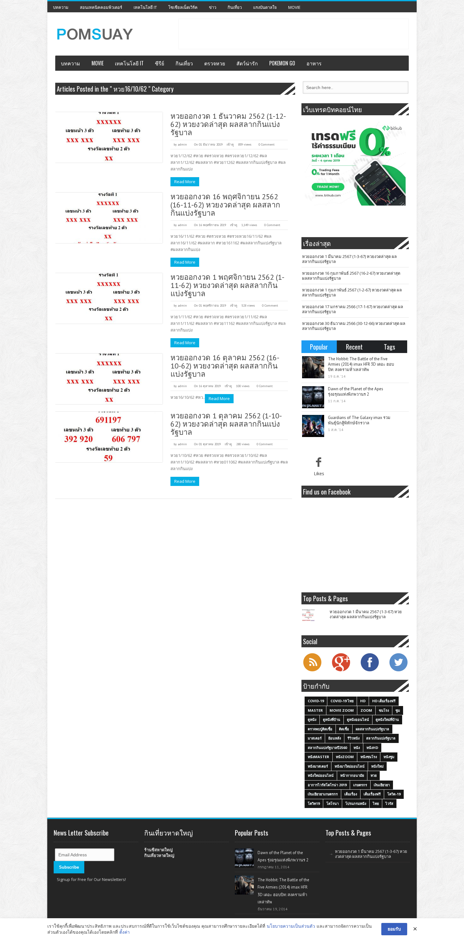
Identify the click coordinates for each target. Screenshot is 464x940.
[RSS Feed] (312, 671)
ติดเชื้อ (344, 729)
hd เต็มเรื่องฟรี (384, 700)
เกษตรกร (360, 784)
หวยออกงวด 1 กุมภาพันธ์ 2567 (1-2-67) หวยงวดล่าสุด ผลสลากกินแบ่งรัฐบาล (352, 292)
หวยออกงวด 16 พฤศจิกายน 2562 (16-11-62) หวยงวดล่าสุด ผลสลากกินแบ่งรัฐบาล (225, 205)
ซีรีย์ (159, 63)
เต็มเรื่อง (350, 794)
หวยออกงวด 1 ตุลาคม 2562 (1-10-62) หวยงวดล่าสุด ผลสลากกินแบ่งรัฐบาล (226, 424)
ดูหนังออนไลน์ (358, 719)
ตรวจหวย (214, 63)
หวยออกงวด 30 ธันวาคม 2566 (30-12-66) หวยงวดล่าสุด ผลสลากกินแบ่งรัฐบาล (353, 325)
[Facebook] (370, 671)
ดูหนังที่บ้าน (331, 719)
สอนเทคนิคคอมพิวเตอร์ (101, 7)
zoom (366, 710)
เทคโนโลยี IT (145, 7)
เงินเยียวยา (382, 784)
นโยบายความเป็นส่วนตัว (291, 926)
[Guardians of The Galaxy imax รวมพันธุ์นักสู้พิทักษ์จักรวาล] (313, 426)
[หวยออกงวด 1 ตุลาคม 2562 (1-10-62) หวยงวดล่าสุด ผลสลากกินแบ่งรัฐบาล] (109, 437)
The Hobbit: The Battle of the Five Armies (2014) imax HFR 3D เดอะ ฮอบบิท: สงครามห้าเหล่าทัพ (361, 364)
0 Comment (267, 144)
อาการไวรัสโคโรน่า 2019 (327, 784)
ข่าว (212, 7)
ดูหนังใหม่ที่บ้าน (387, 719)
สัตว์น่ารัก (247, 63)
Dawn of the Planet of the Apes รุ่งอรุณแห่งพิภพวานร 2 (355, 391)
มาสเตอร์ (315, 738)
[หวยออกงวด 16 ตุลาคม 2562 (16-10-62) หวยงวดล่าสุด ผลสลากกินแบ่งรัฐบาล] (109, 379)
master (315, 710)
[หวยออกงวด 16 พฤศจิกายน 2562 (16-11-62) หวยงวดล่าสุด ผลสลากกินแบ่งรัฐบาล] (109, 218)
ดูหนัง (312, 719)
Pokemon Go (282, 63)
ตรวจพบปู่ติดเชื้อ (320, 729)
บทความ (60, 7)
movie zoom (342, 710)
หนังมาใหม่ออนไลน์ (350, 766)
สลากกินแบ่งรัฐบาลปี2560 (327, 747)
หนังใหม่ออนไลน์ (321, 775)
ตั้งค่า (124, 932)
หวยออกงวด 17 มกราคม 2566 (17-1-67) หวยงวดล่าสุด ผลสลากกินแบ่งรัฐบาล (352, 309)
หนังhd (372, 747)
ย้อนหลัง (334, 738)
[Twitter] (398, 671)
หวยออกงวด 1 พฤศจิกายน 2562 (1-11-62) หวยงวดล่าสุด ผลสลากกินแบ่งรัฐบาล (227, 285)
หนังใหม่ (377, 766)
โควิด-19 (394, 794)
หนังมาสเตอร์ (318, 766)
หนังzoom (345, 756)
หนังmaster (318, 756)
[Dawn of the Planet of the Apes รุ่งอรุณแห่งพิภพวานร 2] (313, 397)
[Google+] (341, 671)
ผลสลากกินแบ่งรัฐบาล (372, 729)
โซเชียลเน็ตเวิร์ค (183, 7)
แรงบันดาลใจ (265, 7)
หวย (374, 775)
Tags (389, 346)
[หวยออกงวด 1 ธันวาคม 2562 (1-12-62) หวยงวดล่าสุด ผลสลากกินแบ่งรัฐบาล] (109, 137)
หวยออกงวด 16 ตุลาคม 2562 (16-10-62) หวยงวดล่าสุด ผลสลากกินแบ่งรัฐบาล (224, 366)
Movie (294, 7)
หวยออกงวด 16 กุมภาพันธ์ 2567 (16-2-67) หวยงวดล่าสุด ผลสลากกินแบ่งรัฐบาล (351, 275)
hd (363, 700)
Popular (319, 346)
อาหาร (314, 63)
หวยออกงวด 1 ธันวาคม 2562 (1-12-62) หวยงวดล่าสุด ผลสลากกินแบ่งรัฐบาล (228, 124)
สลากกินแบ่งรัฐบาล (381, 738)
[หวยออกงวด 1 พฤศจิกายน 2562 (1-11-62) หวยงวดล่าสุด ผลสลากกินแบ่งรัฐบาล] (109, 298)
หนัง (357, 747)
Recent (354, 346)
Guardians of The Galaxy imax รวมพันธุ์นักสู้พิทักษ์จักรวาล (359, 420)
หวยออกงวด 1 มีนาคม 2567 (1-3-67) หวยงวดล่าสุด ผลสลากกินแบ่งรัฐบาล (349, 259)
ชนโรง (384, 710)
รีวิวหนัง (354, 738)
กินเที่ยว (235, 7)
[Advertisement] (293, 33)
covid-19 (316, 700)
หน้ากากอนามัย (352, 775)
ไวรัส (389, 803)
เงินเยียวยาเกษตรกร (323, 794)
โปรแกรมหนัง (355, 803)
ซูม (398, 710)
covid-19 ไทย (342, 700)
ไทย (376, 803)
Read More (184, 181)
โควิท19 (314, 803)
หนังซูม (389, 756)
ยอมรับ (394, 929)
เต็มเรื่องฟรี (372, 794)
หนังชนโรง (368, 756)
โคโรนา (332, 803)
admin (182, 144)
